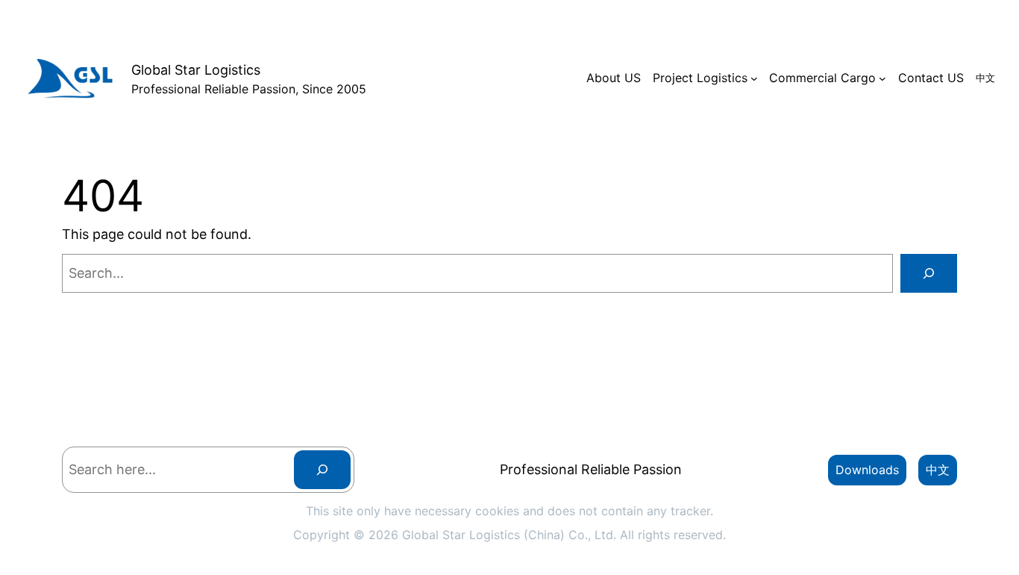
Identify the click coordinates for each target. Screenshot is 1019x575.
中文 (938, 469)
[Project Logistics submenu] (754, 78)
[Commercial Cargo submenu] (882, 78)
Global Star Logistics (195, 70)
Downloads (867, 469)
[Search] (928, 273)
